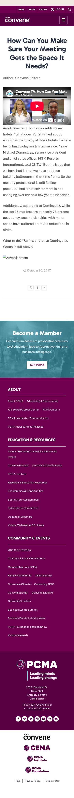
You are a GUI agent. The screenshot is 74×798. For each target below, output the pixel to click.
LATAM (43, 9)
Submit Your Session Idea (23, 499)
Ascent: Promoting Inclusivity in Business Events (32, 454)
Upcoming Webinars (20, 516)
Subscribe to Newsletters (23, 508)
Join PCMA (37, 365)
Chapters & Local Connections (26, 558)
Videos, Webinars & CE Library (26, 525)
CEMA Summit (43, 575)
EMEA (32, 9)
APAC (21, 9)
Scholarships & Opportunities (25, 491)
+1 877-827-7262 (31, 704)
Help (17, 780)
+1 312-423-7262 (33, 708)
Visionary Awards (18, 635)
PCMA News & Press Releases (25, 426)
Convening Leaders (19, 601)
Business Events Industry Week (26, 618)
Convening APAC (44, 584)
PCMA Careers (51, 409)
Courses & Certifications (47, 465)
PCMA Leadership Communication (28, 418)
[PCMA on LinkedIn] (31, 719)
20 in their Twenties (19, 550)
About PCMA (15, 401)
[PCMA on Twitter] (24, 719)
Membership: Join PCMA (22, 567)
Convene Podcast (18, 465)
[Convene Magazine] (17, 19)
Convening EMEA (18, 592)
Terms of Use (52, 780)
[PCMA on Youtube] (43, 719)
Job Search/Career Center (23, 409)
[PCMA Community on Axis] (56, 719)
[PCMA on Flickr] (49, 719)
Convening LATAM (42, 592)
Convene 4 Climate (19, 584)
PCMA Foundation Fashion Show (27, 627)
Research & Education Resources (27, 482)
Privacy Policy (32, 780)
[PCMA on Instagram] (37, 719)
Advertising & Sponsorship (42, 401)
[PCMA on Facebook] (18, 719)
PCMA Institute (17, 474)
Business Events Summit (22, 609)
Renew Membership (19, 575)
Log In (59, 9)
